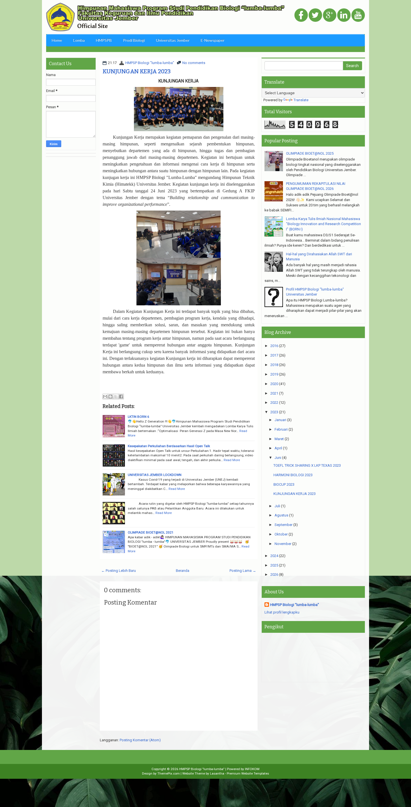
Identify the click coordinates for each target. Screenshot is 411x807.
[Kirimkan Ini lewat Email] (105, 396)
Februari (281, 429)
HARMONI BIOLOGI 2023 (293, 475)
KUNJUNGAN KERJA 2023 (137, 71)
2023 (274, 412)
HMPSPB (104, 40)
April (278, 448)
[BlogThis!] (110, 396)
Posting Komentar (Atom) (140, 740)
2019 (274, 374)
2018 (274, 365)
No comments (193, 63)
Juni (278, 458)
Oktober (281, 534)
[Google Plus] (329, 15)
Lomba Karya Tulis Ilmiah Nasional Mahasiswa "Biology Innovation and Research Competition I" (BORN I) (323, 224)
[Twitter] (315, 15)
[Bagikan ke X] (116, 396)
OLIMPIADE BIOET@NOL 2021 (151, 532)
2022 (274, 402)
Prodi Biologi (134, 40)
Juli (277, 506)
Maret (279, 439)
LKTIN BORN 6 (138, 417)
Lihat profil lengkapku (281, 612)
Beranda (182, 570)
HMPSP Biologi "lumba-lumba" (149, 63)
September (283, 525)
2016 (274, 346)
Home (57, 40)
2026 (274, 574)
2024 (274, 556)
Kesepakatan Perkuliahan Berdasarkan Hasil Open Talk (169, 446)
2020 (274, 384)
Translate (301, 100)
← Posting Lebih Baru (118, 570)
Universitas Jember (173, 40)
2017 (274, 355)
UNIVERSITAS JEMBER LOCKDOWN (154, 475)
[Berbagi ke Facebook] (121, 396)
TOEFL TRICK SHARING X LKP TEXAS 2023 (307, 465)
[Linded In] (344, 15)
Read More (232, 460)
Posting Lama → (243, 570)
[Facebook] (301, 15)
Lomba (79, 40)
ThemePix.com (168, 773)
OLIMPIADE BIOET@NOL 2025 (310, 153)
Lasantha (217, 773)
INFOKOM (252, 769)
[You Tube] (358, 15)
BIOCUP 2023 (283, 484)
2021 (274, 393)
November (283, 544)
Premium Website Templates (248, 773)
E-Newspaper (213, 40)
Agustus (281, 515)
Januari (280, 420)
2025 (274, 565)
